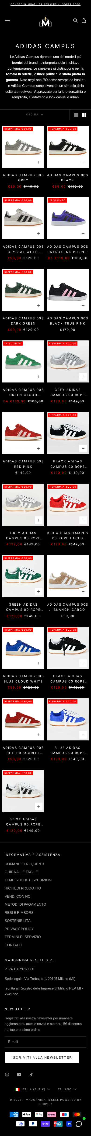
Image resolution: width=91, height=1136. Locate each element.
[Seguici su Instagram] (7, 1074)
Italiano (64, 1089)
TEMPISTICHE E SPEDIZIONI (28, 880)
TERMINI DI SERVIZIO (23, 937)
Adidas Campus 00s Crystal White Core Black (23, 249)
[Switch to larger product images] (76, 115)
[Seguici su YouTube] (19, 1074)
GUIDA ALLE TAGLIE (21, 872)
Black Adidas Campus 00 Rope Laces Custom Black (67, 679)
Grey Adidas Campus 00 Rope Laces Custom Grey (67, 393)
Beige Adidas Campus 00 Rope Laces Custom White (23, 822)
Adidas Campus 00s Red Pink (23, 463)
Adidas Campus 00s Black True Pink (67, 320)
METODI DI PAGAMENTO (25, 904)
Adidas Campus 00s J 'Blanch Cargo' (67, 607)
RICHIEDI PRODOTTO (23, 888)
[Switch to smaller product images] (84, 115)
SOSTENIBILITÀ (18, 921)
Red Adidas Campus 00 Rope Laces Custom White (67, 536)
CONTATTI (13, 945)
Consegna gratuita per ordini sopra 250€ (45, 4)
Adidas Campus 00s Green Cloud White (23, 393)
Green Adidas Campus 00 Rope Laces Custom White (23, 607)
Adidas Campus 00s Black (67, 177)
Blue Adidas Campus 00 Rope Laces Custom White (67, 751)
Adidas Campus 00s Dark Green (23, 320)
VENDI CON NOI (18, 896)
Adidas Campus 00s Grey (23, 177)
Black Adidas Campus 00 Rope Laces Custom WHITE (67, 464)
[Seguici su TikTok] (31, 1074)
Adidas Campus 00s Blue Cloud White (23, 678)
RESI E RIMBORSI (20, 913)
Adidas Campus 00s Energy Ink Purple (67, 249)
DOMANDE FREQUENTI (24, 864)
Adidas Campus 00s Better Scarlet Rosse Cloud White (23, 751)
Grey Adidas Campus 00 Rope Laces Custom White (23, 536)
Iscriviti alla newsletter (41, 1057)
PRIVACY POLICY (19, 929)
